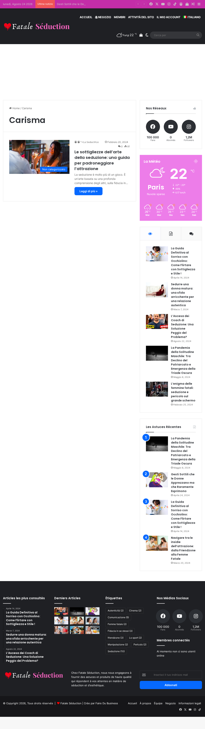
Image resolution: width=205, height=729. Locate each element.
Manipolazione (118, 644)
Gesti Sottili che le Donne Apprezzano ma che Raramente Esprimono (100, 4)
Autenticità (116, 610)
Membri (119, 17)
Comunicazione (118, 617)
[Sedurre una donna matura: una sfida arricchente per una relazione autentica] (157, 289)
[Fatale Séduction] (37, 26)
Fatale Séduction (70, 703)
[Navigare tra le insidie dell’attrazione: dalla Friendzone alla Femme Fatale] (157, 543)
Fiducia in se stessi (120, 630)
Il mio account (168, 17)
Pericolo (140, 644)
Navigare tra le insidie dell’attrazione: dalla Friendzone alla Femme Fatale (183, 548)
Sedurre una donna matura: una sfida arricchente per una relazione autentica (182, 294)
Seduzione (116, 651)
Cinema (135, 610)
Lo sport (135, 637)
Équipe (158, 703)
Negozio (104, 17)
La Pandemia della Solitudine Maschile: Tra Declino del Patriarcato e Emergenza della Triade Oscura (183, 360)
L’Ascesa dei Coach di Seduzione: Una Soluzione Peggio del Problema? (182, 326)
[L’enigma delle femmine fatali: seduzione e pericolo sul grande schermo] (157, 389)
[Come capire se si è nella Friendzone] (61, 630)
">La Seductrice (91, 142)
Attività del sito (141, 17)
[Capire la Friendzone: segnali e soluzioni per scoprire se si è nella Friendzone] (92, 620)
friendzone (116, 637)
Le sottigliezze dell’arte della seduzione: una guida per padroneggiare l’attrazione (102, 160)
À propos (145, 703)
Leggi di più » (88, 191)
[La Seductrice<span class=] (75, 142)
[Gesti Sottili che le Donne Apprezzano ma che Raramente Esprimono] (157, 479)
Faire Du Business (106, 703)
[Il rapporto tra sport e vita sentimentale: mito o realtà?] (77, 630)
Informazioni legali (190, 703)
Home (16, 108)
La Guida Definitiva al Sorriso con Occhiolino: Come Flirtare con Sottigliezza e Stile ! (183, 260)
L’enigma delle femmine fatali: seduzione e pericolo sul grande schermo (183, 392)
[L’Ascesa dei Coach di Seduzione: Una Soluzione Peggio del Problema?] (157, 321)
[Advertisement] (102, 66)
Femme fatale (117, 624)
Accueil (86, 17)
